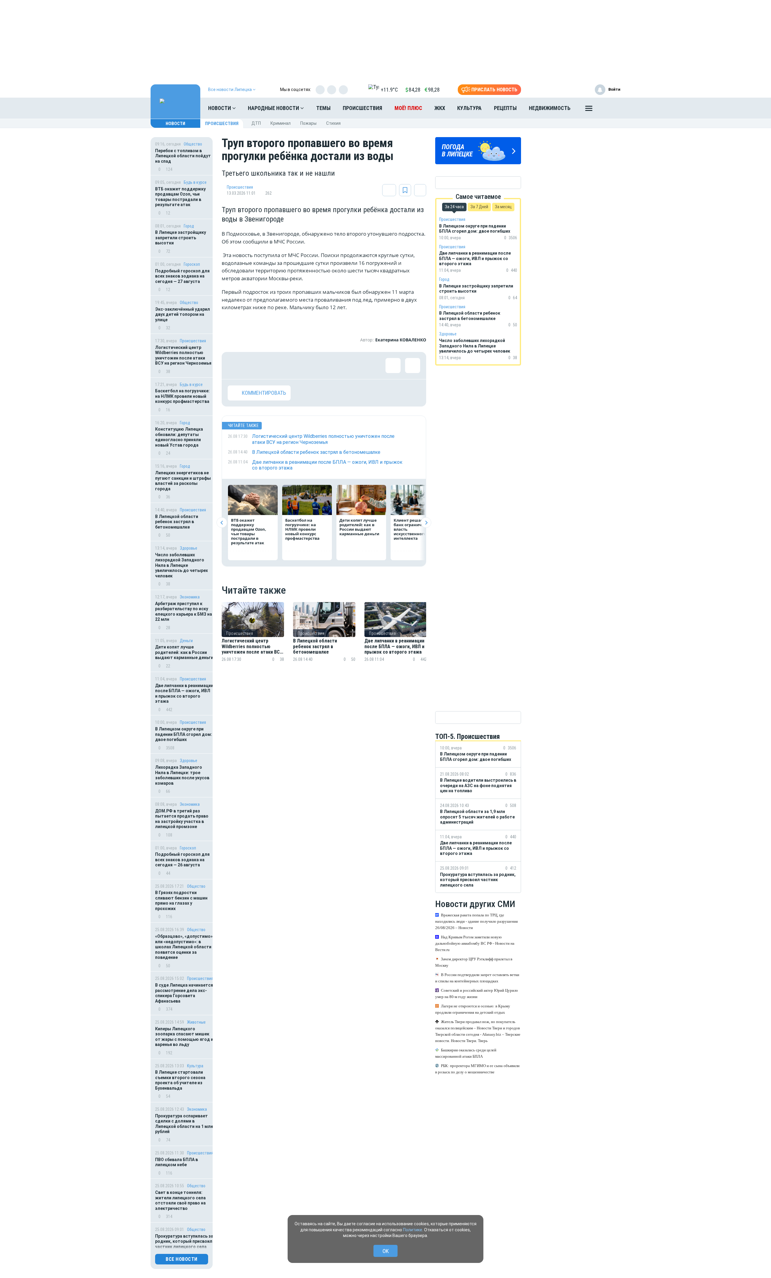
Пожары (308, 123)
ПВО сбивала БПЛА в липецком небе (176, 1162)
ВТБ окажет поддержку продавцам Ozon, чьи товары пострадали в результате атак (180, 197)
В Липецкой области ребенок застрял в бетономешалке (176, 521)
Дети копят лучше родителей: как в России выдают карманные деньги (184, 652)
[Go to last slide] (222, 522)
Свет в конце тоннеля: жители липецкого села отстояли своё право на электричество (180, 1200)
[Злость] (333, 365)
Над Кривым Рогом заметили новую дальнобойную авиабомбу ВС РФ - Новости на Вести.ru (474, 943)
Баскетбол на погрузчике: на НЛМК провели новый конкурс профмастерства (182, 396)
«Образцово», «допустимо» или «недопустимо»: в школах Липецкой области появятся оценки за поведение (184, 947)
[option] (253, 639)
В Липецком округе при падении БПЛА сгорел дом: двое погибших (183, 734)
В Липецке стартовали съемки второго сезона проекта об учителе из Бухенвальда (180, 1080)
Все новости (182, 1259)
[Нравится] (235, 365)
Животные (196, 1022)
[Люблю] (274, 365)
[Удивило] (293, 365)
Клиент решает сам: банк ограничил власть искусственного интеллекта (414, 529)
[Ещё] (588, 110)
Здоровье (188, 548)
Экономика (190, 597)
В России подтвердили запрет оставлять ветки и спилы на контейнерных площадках (477, 978)
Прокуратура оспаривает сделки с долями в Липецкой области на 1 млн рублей (184, 1123)
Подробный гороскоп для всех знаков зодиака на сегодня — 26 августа (182, 859)
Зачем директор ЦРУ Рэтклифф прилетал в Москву (473, 962)
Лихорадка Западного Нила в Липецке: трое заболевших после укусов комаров (182, 775)
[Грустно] (313, 365)
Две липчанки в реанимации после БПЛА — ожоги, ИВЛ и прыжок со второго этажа (184, 693)
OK (385, 1251)
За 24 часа (454, 206)
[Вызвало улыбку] (254, 365)
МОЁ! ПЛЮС (408, 108)
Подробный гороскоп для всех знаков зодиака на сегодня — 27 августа (182, 276)
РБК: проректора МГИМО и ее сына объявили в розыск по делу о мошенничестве (477, 1069)
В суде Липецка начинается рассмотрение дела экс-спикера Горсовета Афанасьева (184, 993)
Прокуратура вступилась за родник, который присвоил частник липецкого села (184, 1241)
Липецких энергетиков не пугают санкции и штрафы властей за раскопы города (183, 480)
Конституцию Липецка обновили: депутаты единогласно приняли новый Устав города (179, 437)
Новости (220, 108)
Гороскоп (192, 264)
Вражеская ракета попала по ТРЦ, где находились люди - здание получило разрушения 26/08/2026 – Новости (476, 921)
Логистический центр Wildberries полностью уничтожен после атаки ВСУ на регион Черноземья (183, 355)
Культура (469, 108)
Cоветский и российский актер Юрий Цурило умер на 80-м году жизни (476, 993)
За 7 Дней (479, 206)
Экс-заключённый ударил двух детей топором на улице (182, 314)
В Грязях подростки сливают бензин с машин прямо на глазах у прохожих (181, 900)
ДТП (256, 123)
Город (189, 226)
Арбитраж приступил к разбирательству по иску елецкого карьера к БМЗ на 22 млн (183, 611)
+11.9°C (389, 89)
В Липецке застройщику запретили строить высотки (180, 237)
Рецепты (505, 108)
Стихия (333, 123)
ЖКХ (439, 108)
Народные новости (274, 108)
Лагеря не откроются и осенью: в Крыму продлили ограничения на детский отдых (472, 1009)
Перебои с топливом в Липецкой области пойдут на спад (183, 156)
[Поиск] (609, 108)
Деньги (186, 640)
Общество (193, 144)
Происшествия (362, 108)
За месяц (503, 206)
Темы (323, 108)
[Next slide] (426, 522)
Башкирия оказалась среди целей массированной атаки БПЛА (465, 1053)
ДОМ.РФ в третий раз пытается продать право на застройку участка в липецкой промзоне (181, 819)
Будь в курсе (195, 182)
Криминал (280, 123)
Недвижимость (549, 108)
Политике (412, 1229)
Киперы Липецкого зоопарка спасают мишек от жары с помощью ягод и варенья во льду (184, 1036)
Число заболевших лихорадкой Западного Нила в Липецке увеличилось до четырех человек (181, 565)
